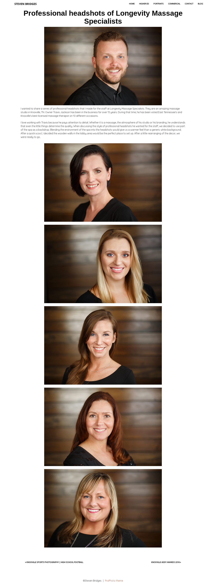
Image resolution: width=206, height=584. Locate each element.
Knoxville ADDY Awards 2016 (165, 562)
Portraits (159, 3)
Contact (189, 3)
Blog (200, 3)
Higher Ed (144, 3)
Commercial (174, 3)
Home (132, 3)
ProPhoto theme (114, 580)
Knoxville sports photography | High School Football (55, 562)
